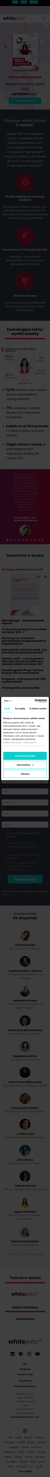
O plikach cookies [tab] (38, 708)
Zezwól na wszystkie (25, 755)
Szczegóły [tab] (20, 708)
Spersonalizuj (23, 765)
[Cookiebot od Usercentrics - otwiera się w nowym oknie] (35, 701)
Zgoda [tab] (7, 708)
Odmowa (25, 774)
